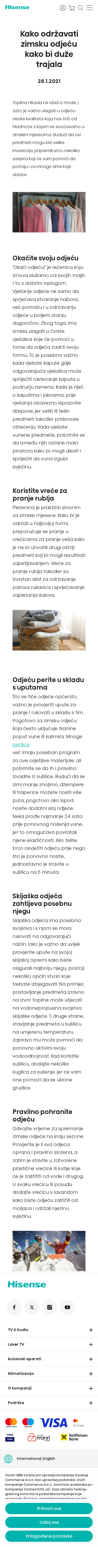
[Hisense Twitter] (31, 1307)
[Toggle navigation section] (91, 1330)
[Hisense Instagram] (49, 1307)
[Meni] (89, 8)
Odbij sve (49, 1522)
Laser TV (16, 1344)
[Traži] (80, 8)
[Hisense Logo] (29, 7)
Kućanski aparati (24, 1359)
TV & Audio (18, 1329)
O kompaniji (20, 1388)
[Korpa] (71, 8)
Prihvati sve (49, 1509)
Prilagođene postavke (49, 1536)
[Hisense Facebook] (14, 1307)
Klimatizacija (21, 1373)
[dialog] (49, 1507)
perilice (21, 744)
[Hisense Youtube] (67, 1307)
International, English (36, 1458)
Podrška (16, 1402)
